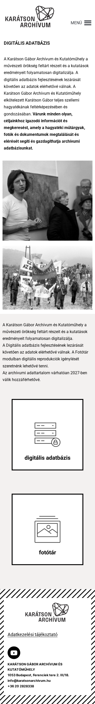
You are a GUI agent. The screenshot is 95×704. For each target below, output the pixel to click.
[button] (81, 23)
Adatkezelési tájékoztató (33, 634)
